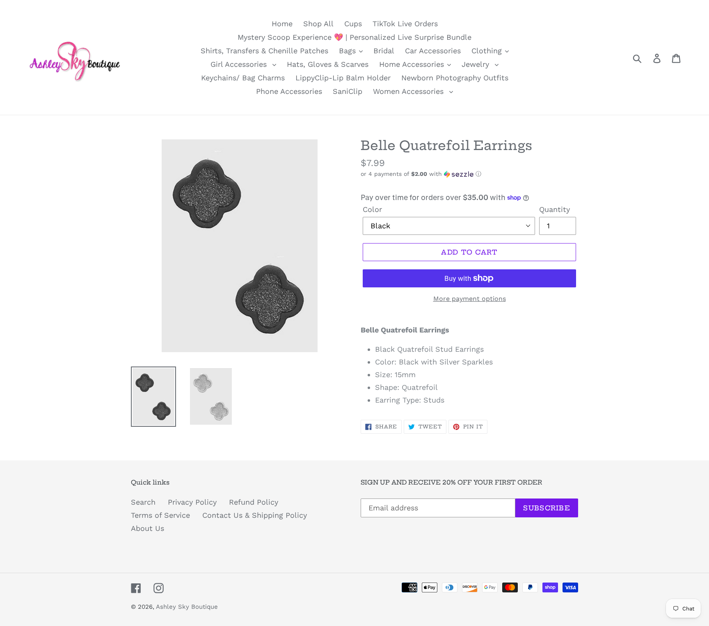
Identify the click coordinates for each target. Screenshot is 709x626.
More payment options (469, 299)
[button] (469, 174)
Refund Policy (253, 502)
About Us (147, 528)
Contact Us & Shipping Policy (254, 515)
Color (372, 209)
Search (143, 502)
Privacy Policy (192, 502)
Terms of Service (160, 515)
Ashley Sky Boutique (187, 606)
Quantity (554, 209)
